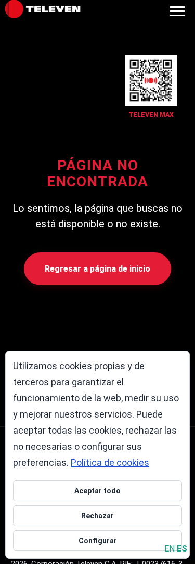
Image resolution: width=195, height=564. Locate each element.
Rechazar (97, 516)
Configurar (98, 540)
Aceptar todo (97, 491)
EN (169, 549)
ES (182, 549)
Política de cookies (110, 462)
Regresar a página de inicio (97, 269)
